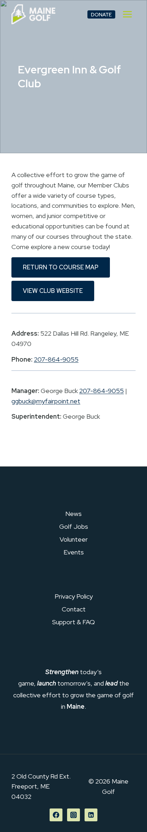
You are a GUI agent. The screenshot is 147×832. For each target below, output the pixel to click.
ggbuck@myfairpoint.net (45, 401)
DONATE (101, 14)
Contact (74, 609)
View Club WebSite (53, 291)
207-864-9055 (56, 359)
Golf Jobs (73, 526)
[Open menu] (127, 14)
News (73, 514)
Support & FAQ (73, 622)
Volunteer (74, 539)
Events (74, 552)
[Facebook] (56, 814)
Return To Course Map (60, 267)
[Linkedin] (91, 814)
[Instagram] (73, 814)
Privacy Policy (74, 596)
